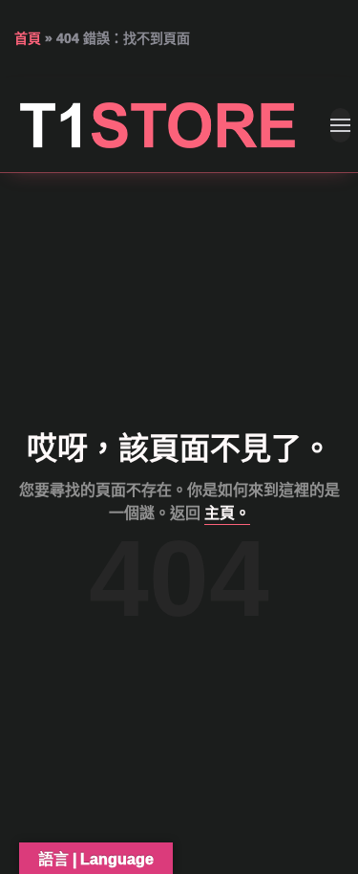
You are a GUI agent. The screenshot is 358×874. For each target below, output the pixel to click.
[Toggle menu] (340, 125)
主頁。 (227, 513)
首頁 (27, 38)
